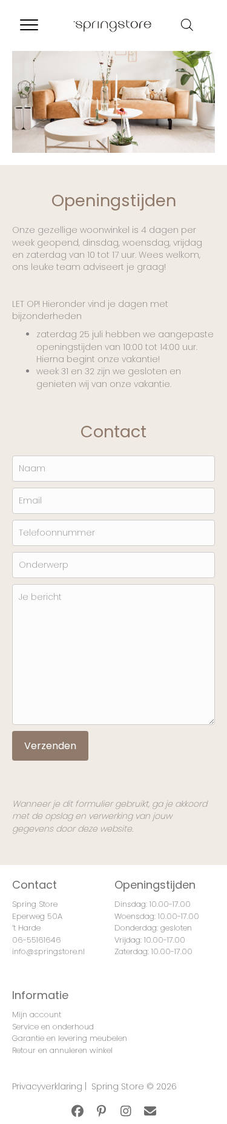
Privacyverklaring (47, 1086)
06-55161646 (36, 940)
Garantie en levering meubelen (69, 1038)
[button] (77, 1111)
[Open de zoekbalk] (187, 24)
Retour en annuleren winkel (62, 1050)
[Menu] (29, 25)
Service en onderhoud (53, 1026)
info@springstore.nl (48, 951)
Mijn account (36, 1014)
